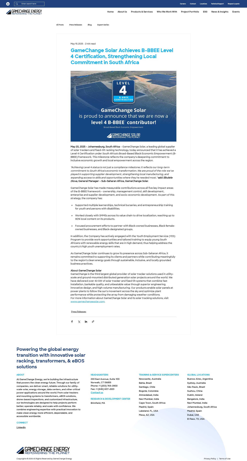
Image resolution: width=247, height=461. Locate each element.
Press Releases (75, 25)
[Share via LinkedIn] (86, 321)
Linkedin (21, 427)
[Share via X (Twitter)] (79, 321)
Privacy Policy (210, 459)
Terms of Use (224, 459)
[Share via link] (93, 321)
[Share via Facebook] (72, 321)
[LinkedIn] (8, 4)
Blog (90, 25)
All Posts (60, 25)
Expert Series (103, 25)
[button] (236, 12)
